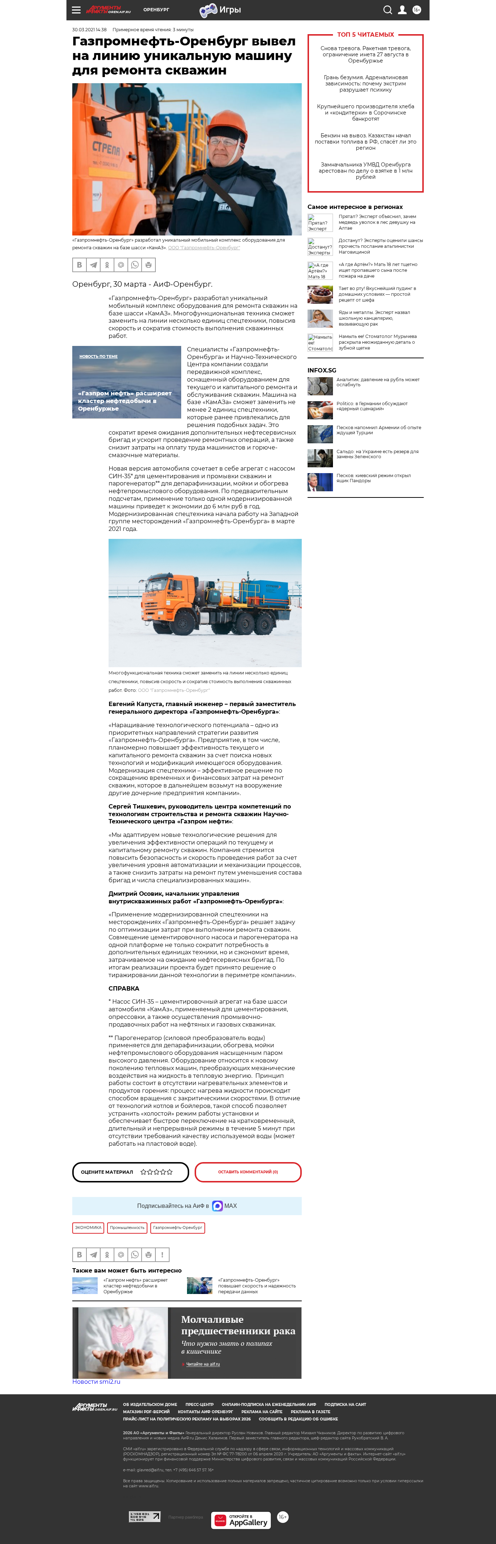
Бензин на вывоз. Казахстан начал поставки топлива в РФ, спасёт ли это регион (365, 142)
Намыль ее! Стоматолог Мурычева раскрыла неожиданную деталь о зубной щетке (378, 342)
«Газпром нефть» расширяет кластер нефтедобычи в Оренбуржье (135, 1285)
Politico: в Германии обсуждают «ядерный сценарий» (372, 406)
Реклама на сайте (261, 1412)
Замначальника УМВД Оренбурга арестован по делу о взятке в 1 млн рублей (365, 171)
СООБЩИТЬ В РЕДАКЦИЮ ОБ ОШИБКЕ (298, 1419)
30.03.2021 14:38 (89, 29)
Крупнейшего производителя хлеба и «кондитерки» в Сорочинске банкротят (365, 113)
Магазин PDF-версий (146, 1412)
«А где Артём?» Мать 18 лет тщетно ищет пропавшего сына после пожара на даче (378, 270)
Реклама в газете (310, 1412)
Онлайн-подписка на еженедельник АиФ (269, 1404)
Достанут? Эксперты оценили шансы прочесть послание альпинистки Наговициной (381, 246)
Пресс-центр (200, 1404)
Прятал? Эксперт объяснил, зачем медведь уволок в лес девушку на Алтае (377, 222)
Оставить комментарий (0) (248, 1172)
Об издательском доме (150, 1404)
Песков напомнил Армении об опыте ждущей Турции (379, 430)
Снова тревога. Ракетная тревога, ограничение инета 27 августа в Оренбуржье (366, 54)
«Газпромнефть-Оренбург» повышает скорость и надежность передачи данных (257, 1285)
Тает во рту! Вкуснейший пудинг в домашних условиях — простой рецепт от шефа (377, 294)
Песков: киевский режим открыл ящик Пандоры (374, 478)
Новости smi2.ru (96, 1381)
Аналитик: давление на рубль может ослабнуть (378, 382)
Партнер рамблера (185, 1517)
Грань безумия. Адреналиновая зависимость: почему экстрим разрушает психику (366, 83)
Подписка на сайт (345, 1404)
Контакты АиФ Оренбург (205, 1412)
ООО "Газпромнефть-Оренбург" (204, 247)
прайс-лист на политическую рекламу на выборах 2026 (187, 1419)
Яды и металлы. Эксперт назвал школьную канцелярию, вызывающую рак (374, 318)
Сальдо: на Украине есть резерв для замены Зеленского (378, 454)
